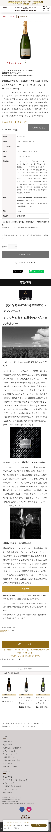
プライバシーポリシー (10, 789)
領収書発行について (10, 757)
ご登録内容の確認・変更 (11, 760)
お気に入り (41, 7)
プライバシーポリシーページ (13, 822)
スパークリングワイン (30, 151)
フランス (20, 141)
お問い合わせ (7, 792)
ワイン (19, 151)
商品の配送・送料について (12, 748)
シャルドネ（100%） (24, 156)
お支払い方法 (7, 745)
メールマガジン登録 (10, 766)
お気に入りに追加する (27, 262)
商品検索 (5, 726)
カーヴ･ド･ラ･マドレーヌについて (15, 780)
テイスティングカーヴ (10, 783)
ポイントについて (9, 751)
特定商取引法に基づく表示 (12, 786)
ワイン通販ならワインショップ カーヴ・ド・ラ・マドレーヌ (25, 8)
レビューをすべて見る (25, 669)
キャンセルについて (10, 754)
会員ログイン (7, 763)
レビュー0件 (21, 122)
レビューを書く (27, 644)
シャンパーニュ (29, 141)
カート (47, 7)
